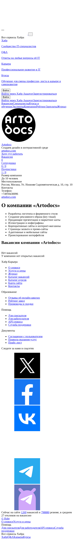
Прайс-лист (15, 342)
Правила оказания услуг (22, 339)
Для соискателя (17, 315)
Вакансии (7, 103)
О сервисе (14, 267)
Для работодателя (18, 318)
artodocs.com (8, 150)
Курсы (27, 537)
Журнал (61, 106)
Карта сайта (15, 283)
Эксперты (18, 106)
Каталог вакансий (18, 276)
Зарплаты (51, 106)
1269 (24, 512)
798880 (45, 512)
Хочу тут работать (12, 153)
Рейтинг (41, 106)
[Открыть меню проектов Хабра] (2, 30)
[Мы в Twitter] (27, 377)
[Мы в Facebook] (27, 403)
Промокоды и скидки (20, 303)
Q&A (10, 537)
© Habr (5, 518)
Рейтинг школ (16, 300)
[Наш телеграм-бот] (27, 509)
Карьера (18, 537)
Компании (30, 106)
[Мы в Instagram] (27, 456)
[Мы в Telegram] (27, 482)
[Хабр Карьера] (14, 34)
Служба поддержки (19, 324)
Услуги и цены (17, 270)
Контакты (14, 286)
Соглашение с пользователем (25, 336)
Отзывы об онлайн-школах (24, 297)
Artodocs (6, 144)
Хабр (4, 537)
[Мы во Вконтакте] (27, 430)
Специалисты (21, 103)
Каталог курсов (17, 279)
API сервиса (15, 321)
